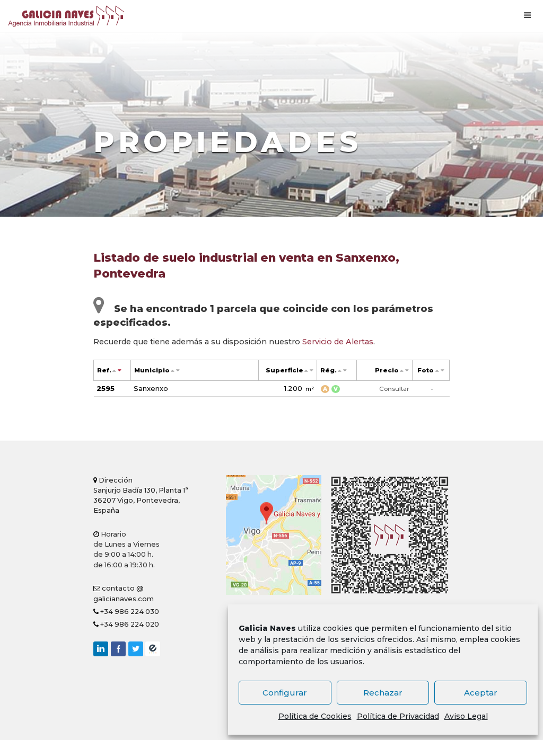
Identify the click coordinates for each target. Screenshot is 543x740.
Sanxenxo (151, 388)
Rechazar (382, 693)
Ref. (104, 370)
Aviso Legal (466, 716)
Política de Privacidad (398, 716)
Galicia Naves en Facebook (118, 648)
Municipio (152, 370)
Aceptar (480, 693)
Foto (425, 370)
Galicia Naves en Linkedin (100, 648)
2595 (106, 388)
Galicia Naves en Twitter (135, 648)
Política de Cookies (315, 716)
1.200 (299, 388)
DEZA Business (152, 648)
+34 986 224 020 (129, 624)
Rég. (328, 370)
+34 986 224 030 (129, 612)
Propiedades (227, 141)
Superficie (284, 370)
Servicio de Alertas (337, 341)
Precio (387, 370)
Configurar (284, 693)
